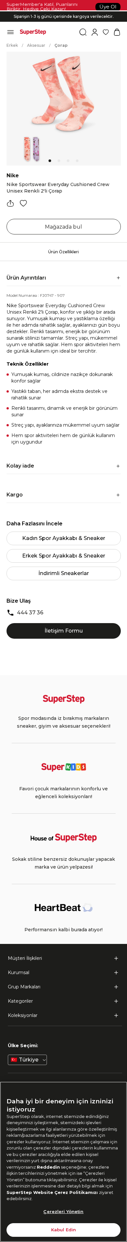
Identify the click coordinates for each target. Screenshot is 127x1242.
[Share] (10, 203)
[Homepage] (33, 32)
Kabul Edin (63, 1229)
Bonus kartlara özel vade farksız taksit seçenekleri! (63, 11)
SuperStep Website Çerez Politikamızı (53, 1192)
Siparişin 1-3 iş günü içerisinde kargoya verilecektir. (64, 16)
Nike (13, 175)
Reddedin (48, 1167)
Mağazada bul (63, 227)
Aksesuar (36, 45)
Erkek (12, 45)
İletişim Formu (64, 631)
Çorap (61, 45)
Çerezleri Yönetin (63, 1211)
